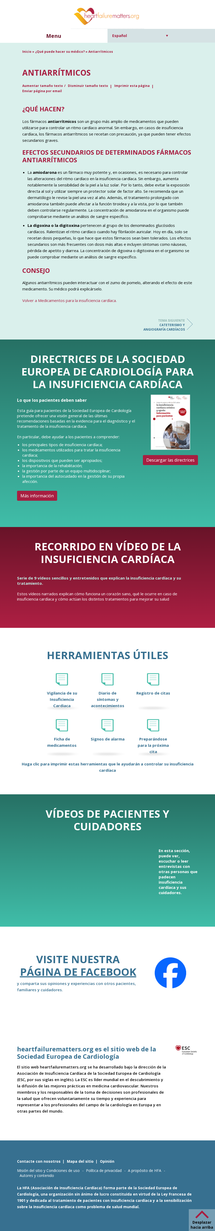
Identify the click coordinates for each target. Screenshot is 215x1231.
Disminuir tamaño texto (88, 86)
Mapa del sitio (80, 1161)
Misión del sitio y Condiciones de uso (48, 1170)
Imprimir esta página (132, 86)
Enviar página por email (42, 91)
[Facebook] (170, 973)
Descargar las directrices (170, 460)
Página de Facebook (78, 971)
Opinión (107, 1161)
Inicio (26, 51)
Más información (37, 496)
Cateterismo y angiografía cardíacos (164, 325)
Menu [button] (53, 35)
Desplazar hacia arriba (202, 1225)
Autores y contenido (37, 1175)
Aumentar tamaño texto (42, 86)
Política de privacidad (104, 1170)
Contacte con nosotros (39, 1161)
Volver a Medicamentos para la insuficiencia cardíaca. (69, 300)
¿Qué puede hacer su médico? (60, 51)
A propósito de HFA (144, 1170)
